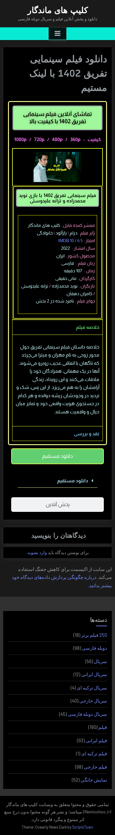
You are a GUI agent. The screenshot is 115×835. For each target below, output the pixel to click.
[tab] (57, 456)
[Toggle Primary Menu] (57, 33)
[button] (57, 481)
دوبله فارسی (94, 648)
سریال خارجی (93, 700)
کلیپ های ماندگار (57, 10)
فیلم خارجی (95, 767)
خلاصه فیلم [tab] (87, 327)
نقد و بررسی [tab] (86, 433)
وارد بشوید (37, 552)
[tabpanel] (57, 380)
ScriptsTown (82, 827)
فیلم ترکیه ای (94, 753)
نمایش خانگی (93, 780)
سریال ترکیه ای (92, 687)
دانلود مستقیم (72, 480)
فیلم (102, 727)
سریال (100, 661)
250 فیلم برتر (94, 635)
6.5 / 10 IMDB (70, 240)
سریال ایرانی (94, 674)
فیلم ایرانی (96, 740)
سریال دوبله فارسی (87, 714)
